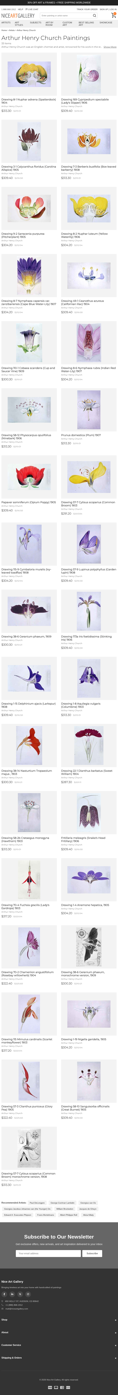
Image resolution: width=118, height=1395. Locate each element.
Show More (110, 47)
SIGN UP (104, 9)
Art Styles (19, 23)
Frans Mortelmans (45, 1215)
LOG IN (113, 9)
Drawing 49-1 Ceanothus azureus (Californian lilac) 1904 (82, 302)
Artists (6, 22)
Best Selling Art (86, 23)
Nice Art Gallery (20, 16)
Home (4, 30)
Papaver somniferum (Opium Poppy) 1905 (28, 502)
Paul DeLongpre (37, 1203)
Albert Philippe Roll (68, 1215)
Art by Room (49, 23)
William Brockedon (64, 1209)
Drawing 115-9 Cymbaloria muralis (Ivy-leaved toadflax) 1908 (26, 571)
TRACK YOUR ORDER (87, 9)
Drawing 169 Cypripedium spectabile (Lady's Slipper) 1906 (85, 101)
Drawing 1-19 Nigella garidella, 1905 (83, 1039)
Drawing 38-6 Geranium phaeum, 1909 (26, 636)
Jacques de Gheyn (87, 1209)
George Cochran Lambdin (62, 1203)
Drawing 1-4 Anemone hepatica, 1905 (85, 905)
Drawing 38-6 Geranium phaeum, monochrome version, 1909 (83, 974)
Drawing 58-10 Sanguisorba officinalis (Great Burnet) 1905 (85, 1108)
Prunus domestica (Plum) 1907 (81, 435)
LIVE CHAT (33, 9)
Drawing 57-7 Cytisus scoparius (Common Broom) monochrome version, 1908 (28, 1175)
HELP (20, 9)
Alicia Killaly (88, 1215)
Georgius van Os (88, 1203)
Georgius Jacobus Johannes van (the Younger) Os (27, 1209)
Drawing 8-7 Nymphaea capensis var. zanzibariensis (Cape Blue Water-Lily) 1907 (28, 302)
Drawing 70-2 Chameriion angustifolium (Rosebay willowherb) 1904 (27, 974)
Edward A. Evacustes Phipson (17, 1215)
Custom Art (67, 23)
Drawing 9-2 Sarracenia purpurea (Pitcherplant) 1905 (22, 235)
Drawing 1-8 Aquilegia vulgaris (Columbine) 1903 (80, 705)
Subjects (35, 22)
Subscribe (92, 1253)
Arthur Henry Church (26, 30)
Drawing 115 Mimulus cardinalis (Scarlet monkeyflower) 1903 (26, 1041)
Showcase (106, 22)
